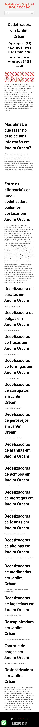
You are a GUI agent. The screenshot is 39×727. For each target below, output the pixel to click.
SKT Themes (24, 719)
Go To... (8, 13)
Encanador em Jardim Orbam (13, 707)
